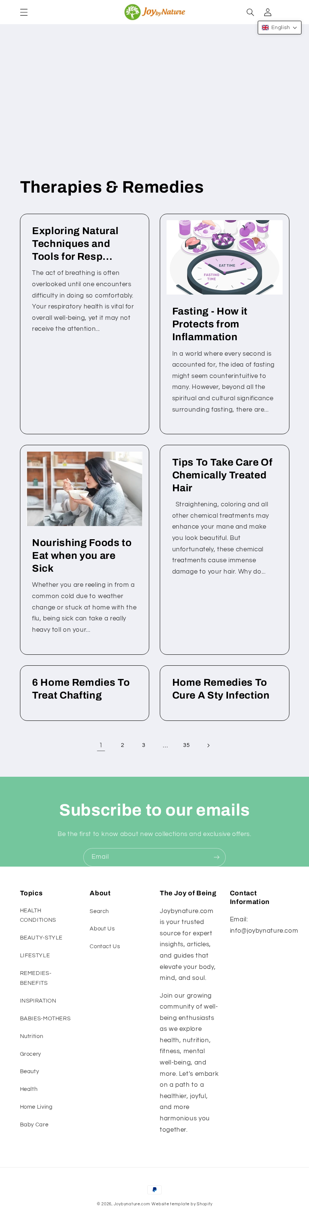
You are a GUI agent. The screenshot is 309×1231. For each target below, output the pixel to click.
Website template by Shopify (181, 1204)
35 (186, 745)
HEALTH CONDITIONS (38, 915)
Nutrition (31, 1036)
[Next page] (208, 745)
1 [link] (101, 745)
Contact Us (105, 946)
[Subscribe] (216, 857)
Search (99, 911)
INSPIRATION (38, 1001)
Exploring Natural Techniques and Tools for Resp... (75, 243)
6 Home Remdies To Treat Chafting (81, 689)
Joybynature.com (132, 1204)
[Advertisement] (154, 107)
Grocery (30, 1054)
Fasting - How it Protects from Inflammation (210, 324)
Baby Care (34, 1125)
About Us (102, 929)
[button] (23, 12)
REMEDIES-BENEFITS (36, 978)
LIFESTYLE (35, 955)
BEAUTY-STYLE (41, 938)
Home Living (36, 1107)
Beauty (29, 1071)
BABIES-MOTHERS (45, 1018)
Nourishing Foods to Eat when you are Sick (82, 555)
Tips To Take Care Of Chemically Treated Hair (222, 475)
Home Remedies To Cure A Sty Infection (221, 689)
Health (29, 1089)
